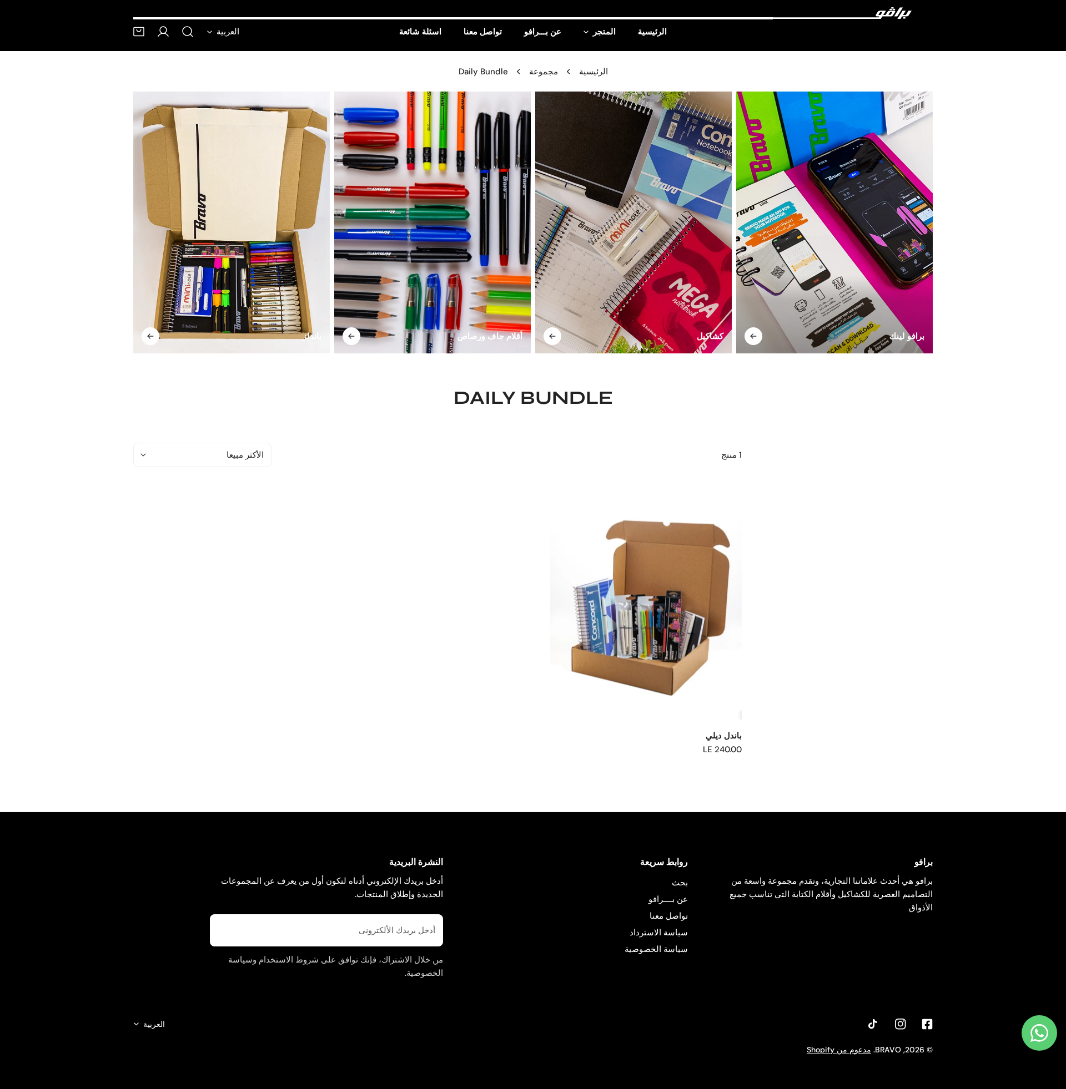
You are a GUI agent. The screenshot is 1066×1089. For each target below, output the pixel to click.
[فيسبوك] (927, 1024)
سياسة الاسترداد (659, 932)
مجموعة (543, 71)
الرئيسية (593, 71)
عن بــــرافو (668, 899)
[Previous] (106, 224)
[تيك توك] (874, 1024)
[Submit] (222, 929)
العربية (228, 31)
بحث (680, 882)
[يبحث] (187, 31)
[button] (139, 31)
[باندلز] (231, 222)
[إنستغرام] (900, 1024)
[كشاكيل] (633, 222)
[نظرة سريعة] (574, 704)
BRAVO (888, 1050)
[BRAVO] (842, 13)
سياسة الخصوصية (656, 949)
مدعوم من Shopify (839, 1050)
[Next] (959, 224)
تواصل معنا (669, 915)
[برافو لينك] (834, 222)
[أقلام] (432, 222)
